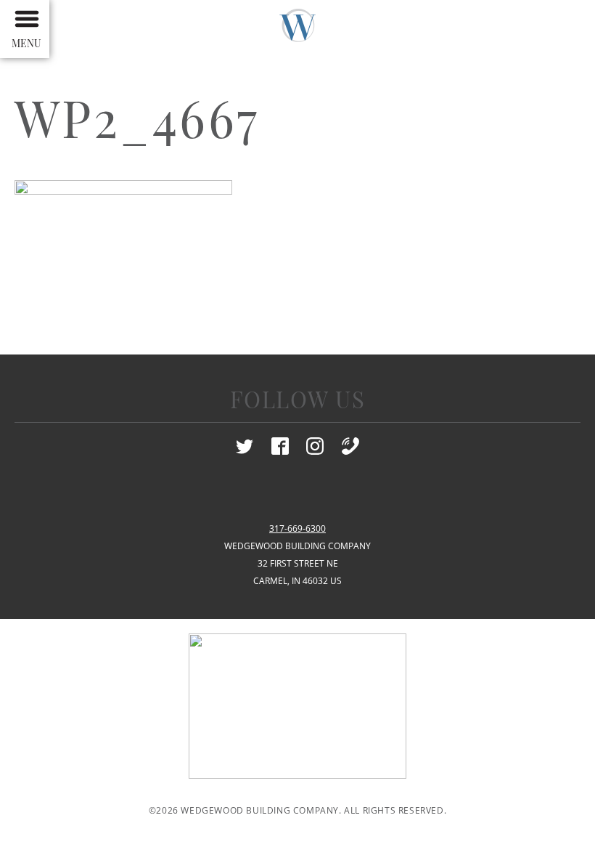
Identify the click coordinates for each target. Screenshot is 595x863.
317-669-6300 (297, 528)
